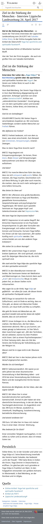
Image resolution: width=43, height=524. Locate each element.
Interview (22, 501)
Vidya (31, 289)
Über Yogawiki (17, 521)
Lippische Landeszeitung (15, 496)
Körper (15, 158)
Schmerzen (10, 141)
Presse (36, 503)
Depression (30, 211)
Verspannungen (23, 141)
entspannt (17, 175)
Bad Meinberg (8, 77)
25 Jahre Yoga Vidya (10, 506)
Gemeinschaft (14, 98)
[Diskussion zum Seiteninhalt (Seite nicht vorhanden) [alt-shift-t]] (8, 25)
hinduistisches (18, 279)
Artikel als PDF (11, 494)
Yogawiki (12, 3)
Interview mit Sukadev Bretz (13, 503)
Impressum (28, 521)
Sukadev (14, 501)
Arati (5, 279)
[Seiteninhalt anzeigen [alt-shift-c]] (3, 25)
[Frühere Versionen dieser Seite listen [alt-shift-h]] (36, 25)
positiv (29, 175)
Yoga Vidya (31, 75)
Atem (4, 158)
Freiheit (5, 126)
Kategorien (6, 501)
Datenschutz (6, 521)
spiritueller (18, 236)
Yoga (29, 80)
